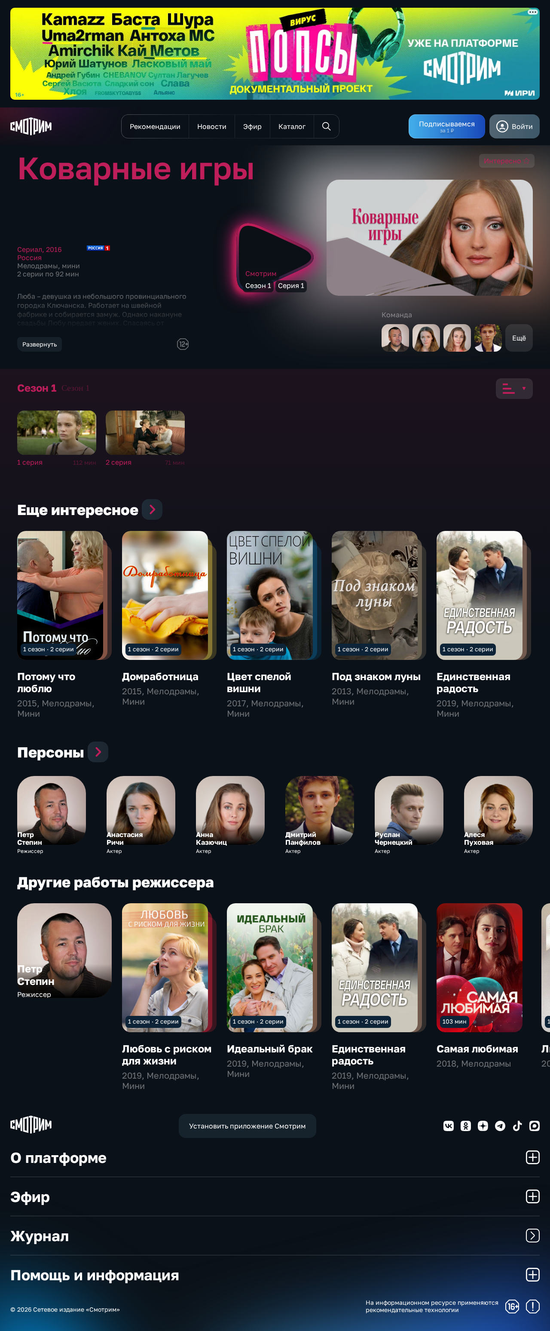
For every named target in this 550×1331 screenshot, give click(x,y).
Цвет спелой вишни (259, 682)
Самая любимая (477, 1048)
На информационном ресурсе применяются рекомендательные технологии (432, 1306)
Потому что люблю (46, 682)
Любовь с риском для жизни (166, 1054)
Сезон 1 (75, 388)
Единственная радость (473, 682)
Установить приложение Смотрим (247, 1126)
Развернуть (39, 344)
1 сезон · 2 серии (48, 649)
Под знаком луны (376, 676)
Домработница (160, 676)
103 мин (455, 1021)
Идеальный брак (270, 1048)
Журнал (39, 1235)
